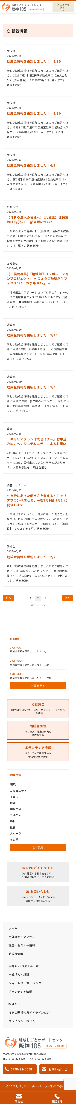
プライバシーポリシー (23, 1021)
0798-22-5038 (17, 1058)
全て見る (38, 847)
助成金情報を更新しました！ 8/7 (29, 651)
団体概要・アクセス (21, 937)
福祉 (13, 821)
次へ (68, 598)
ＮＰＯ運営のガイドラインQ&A (29, 1012)
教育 (13, 827)
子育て (14, 796)
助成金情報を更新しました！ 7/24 (29, 664)
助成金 (11, 51)
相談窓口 (14, 1004)
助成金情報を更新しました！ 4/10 (34, 113)
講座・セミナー (16, 485)
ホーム (12, 928)
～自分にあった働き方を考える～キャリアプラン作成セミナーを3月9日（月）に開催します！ (37, 500)
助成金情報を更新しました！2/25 (32, 556)
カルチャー (17, 815)
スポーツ (15, 833)
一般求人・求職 (18, 974)
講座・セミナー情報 (21, 945)
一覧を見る (38, 685)
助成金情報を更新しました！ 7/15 (31, 678)
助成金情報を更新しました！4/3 (31, 165)
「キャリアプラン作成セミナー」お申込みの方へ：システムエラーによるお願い (37, 441)
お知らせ (12, 207)
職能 (13, 803)
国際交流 (15, 809)
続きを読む (14, 85)
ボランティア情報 (20, 991)
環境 (13, 784)
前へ (8, 598)
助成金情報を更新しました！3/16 (32, 335)
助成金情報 (15, 954)
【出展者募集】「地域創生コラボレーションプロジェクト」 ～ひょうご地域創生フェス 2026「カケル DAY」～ (37, 278)
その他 (14, 839)
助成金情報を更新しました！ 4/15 (34, 61)
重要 (10, 428)
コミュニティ (18, 790)
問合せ (19, 1101)
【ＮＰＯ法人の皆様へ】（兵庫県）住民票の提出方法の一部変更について (37, 219)
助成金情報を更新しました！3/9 (31, 387)
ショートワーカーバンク (24, 983)
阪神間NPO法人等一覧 (23, 966)
